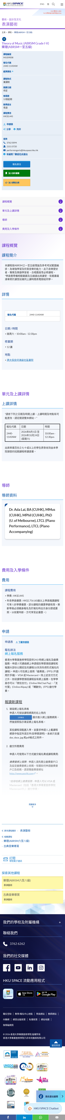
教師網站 (52, 1014)
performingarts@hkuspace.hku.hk (22, 150)
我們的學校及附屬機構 (21, 922)
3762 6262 (17, 943)
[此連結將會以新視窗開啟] (25, 994)
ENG (42, 4)
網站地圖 (45, 1019)
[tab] (32, 245)
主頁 (3, 32)
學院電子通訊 (15, 859)
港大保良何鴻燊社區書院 (20, 360)
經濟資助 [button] (7, 71)
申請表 (10, 124)
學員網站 (40, 1014)
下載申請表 (23, 642)
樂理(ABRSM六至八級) (16, 840)
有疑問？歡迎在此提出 (17, 154)
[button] (53, 4)
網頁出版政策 (19, 1019)
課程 (10, 32)
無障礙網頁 (8, 1025)
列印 (19, 129)
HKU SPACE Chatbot (46, 1108)
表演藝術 (10, 24)
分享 (8, 129)
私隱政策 (33, 1019)
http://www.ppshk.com (21, 773)
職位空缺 (7, 1014)
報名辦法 (17, 164)
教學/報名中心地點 (24, 1014)
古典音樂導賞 (11, 846)
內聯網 (6, 1019)
